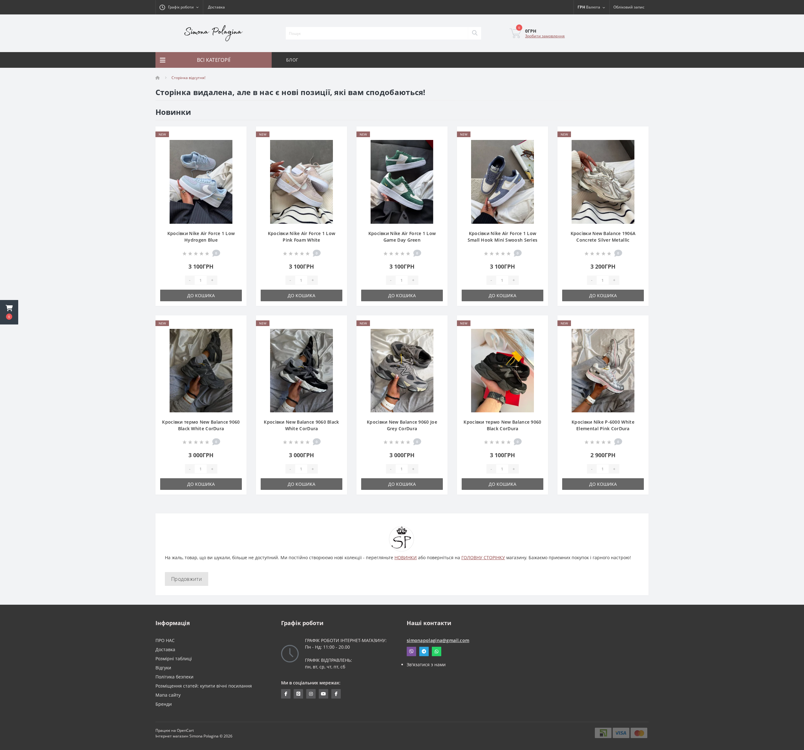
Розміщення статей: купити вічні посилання (203, 686)
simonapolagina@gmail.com (438, 640)
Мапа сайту (168, 695)
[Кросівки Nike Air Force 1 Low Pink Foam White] (301, 181)
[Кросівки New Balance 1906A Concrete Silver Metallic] (603, 181)
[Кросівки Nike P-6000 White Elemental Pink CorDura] (603, 370)
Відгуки (163, 668)
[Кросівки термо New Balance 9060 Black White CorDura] (201, 370)
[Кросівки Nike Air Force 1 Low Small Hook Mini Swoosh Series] (502, 181)
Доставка (216, 7)
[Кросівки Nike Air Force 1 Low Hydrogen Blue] (201, 181)
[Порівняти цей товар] (237, 144)
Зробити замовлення (545, 36)
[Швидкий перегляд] (236, 154)
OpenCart (185, 730)
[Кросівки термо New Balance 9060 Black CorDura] (502, 370)
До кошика (201, 295)
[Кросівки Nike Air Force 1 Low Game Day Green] (402, 181)
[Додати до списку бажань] (237, 134)
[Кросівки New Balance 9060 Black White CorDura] (301, 370)
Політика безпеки (174, 677)
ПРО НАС (165, 640)
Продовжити (186, 579)
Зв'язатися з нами (426, 664)
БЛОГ (292, 60)
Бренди (163, 704)
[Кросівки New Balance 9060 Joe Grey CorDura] (402, 370)
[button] (9, 312)
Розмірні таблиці (173, 659)
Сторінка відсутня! (188, 77)
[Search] (474, 33)
